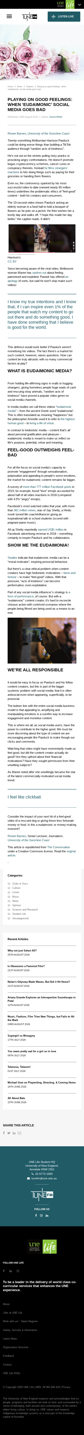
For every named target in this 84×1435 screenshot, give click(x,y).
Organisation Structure (15, 1347)
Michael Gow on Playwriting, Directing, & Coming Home (42, 1082)
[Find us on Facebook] (36, 1215)
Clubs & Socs (20, 883)
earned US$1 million (50, 529)
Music (15, 896)
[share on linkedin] (14, 1133)
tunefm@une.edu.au (43, 1178)
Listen (15, 892)
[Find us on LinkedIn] (47, 1215)
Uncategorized (20, 918)
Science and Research (25, 909)
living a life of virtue (42, 423)
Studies (12, 557)
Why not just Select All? (22, 950)
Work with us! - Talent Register (20, 1321)
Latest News (10, 1338)
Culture (16, 887)
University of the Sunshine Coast (48, 133)
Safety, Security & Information (20, 1330)
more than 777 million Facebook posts (47, 486)
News (15, 901)
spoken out (39, 272)
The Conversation (58, 847)
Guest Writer (56, 117)
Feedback (8, 1355)
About (6, 1304)
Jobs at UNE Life (12, 1312)
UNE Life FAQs (11, 1373)
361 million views (25, 510)
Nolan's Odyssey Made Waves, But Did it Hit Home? (39, 981)
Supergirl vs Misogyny (21, 1035)
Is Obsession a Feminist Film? (26, 966)
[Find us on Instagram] (41, 1215)
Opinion (16, 905)
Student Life (19, 913)
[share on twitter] (9, 1133)
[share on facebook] (4, 1133)
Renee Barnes (17, 133)
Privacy (66, 1387)
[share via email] (20, 1133)
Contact (7, 1364)
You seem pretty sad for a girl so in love (32, 1051)
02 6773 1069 (43, 1173)
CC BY (12, 261)
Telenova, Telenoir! (20, 1066)
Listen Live (66, 16)
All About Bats (16, 1098)
